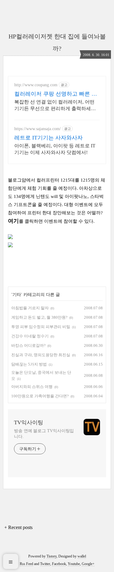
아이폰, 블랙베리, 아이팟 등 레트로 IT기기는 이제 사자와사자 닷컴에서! (54, 149)
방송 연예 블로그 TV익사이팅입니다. (44, 434)
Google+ (88, 564)
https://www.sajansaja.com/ (37, 129)
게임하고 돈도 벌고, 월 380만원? (39, 317)
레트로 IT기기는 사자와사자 (48, 138)
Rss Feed (26, 564)
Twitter (45, 564)
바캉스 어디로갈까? (28, 345)
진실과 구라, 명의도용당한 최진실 (40, 355)
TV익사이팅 (28, 422)
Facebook (59, 564)
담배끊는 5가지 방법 (29, 364)
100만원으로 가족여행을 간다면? (40, 396)
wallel (82, 556)
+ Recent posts (18, 527)
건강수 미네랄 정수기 (30, 336)
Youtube (74, 564)
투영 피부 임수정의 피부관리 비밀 (40, 326)
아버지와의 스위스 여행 (32, 386)
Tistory (52, 556)
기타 (16, 294)
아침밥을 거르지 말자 (30, 308)
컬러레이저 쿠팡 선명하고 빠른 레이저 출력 (55, 94)
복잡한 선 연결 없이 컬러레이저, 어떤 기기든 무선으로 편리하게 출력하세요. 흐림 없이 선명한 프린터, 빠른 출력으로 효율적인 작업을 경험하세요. (56, 105)
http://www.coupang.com (35, 85)
